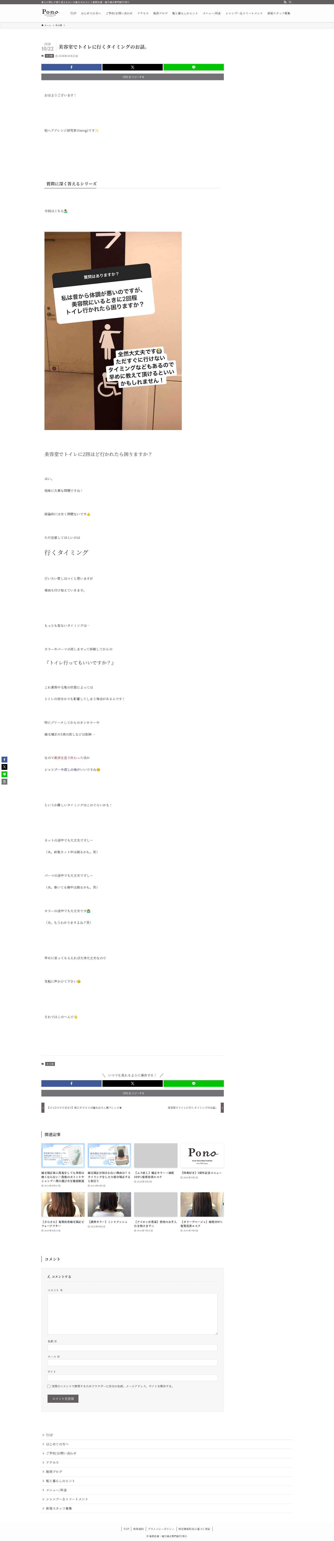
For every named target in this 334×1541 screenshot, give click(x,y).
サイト (52, 1371)
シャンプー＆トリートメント (67, 1499)
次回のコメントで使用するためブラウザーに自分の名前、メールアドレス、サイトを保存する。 (113, 1386)
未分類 (49, 55)
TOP (49, 1435)
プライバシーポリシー (161, 1529)
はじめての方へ (57, 1444)
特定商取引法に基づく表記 (194, 1529)
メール (54, 1356)
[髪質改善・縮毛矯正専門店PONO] (50, 13)
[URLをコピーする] (4, 782)
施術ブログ (54, 1471)
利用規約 (138, 1529)
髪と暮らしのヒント (60, 1481)
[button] (71, 67)
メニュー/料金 (56, 1490)
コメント (55, 1290)
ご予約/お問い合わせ (61, 1453)
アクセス (52, 1462)
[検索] (290, 2)
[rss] (285, 2)
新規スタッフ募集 (59, 1508)
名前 (52, 1341)
